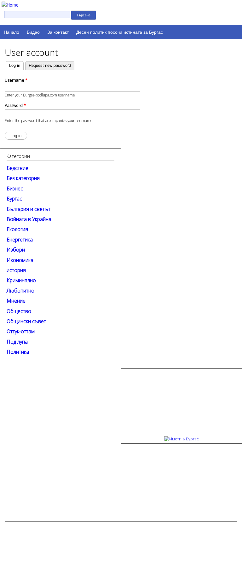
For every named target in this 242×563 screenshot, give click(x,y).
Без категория (23, 178)
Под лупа (17, 341)
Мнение (16, 300)
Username (16, 80)
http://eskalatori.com (133, 526)
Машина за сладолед (87, 526)
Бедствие (17, 168)
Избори (16, 249)
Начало (11, 32)
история (16, 270)
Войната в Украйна (29, 219)
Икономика (20, 260)
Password (15, 105)
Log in (13, 65)
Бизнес (15, 188)
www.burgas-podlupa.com (201, 507)
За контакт (58, 32)
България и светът (28, 209)
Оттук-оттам (21, 331)
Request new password (50, 65)
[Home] (9, 4)
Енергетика (20, 239)
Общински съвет (26, 321)
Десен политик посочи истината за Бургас (119, 32)
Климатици (164, 526)
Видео (33, 32)
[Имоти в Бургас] (181, 439)
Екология (17, 229)
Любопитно (20, 290)
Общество (19, 311)
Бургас (14, 198)
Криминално (21, 280)
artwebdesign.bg (143, 536)
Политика (18, 351)
